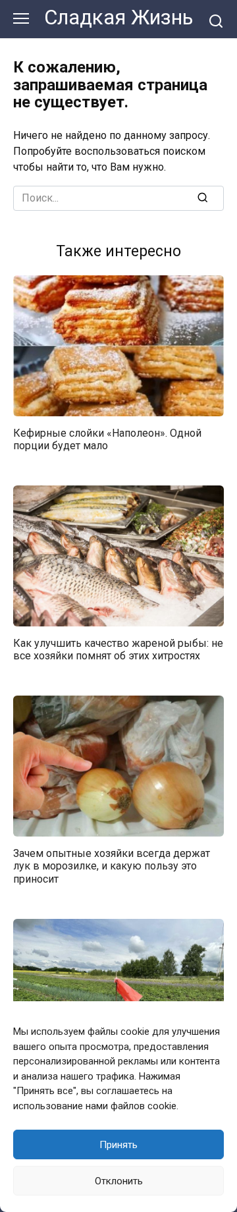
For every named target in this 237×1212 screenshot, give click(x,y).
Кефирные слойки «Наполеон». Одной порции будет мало (107, 439)
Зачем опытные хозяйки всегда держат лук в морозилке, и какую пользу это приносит (111, 866)
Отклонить (119, 1181)
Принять (118, 1145)
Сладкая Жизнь (118, 17)
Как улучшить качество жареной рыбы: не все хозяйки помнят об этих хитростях (118, 649)
